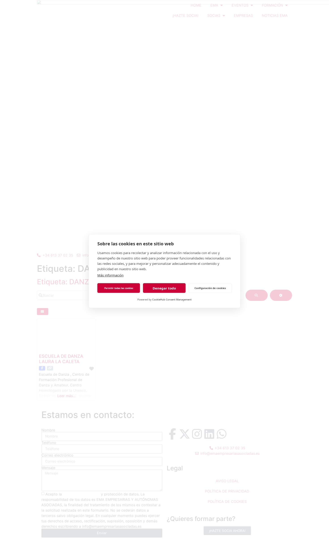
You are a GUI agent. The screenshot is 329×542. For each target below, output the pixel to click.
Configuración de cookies (210, 287)
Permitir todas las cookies (118, 287)
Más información (110, 275)
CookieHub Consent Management (172, 299)
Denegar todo (164, 288)
